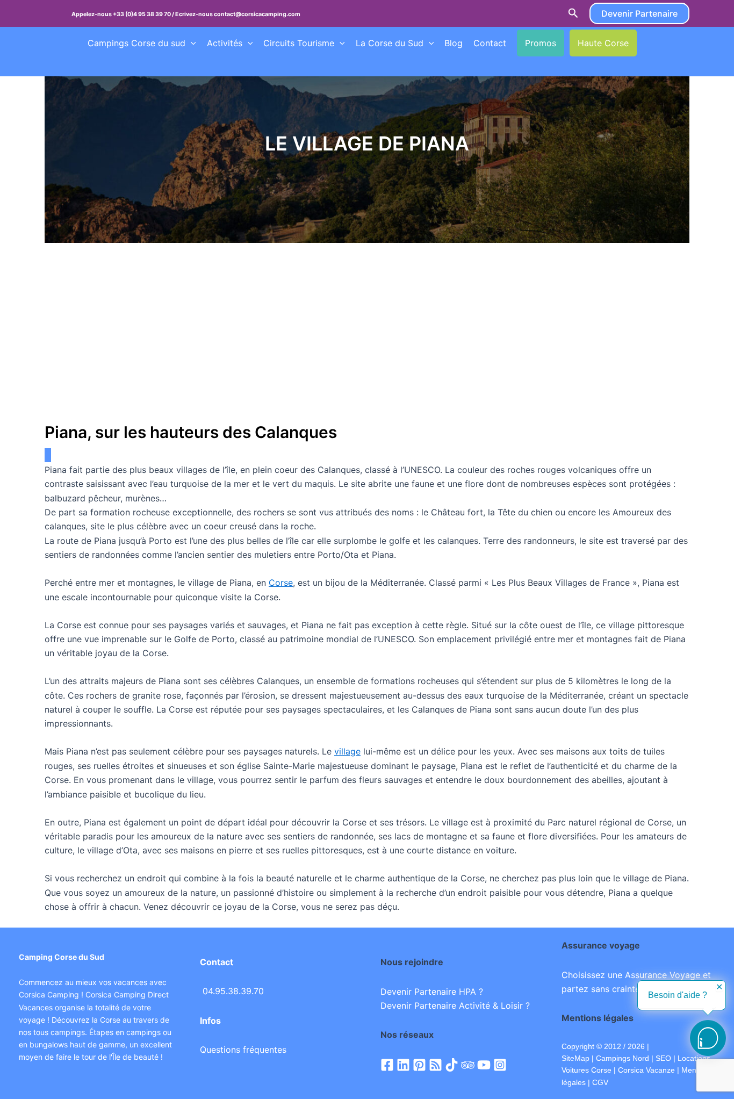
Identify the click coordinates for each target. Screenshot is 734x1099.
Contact (489, 43)
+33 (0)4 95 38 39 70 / (144, 14)
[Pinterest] (419, 1065)
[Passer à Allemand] (92, 65)
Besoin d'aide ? (677, 995)
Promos (540, 43)
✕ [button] (719, 987)
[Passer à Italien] (113, 65)
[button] (573, 13)
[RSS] (435, 1065)
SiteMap (575, 1058)
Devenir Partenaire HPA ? (431, 991)
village (347, 751)
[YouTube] (484, 1065)
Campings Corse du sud (136, 43)
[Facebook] (387, 1065)
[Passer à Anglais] (667, 43)
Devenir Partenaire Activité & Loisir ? (455, 1005)
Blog (453, 43)
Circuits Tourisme (298, 43)
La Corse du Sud (389, 43)
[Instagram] (500, 1065)
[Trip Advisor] (467, 1065)
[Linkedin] (403, 1065)
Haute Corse (603, 43)
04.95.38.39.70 (233, 991)
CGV (600, 1082)
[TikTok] (451, 1065)
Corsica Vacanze (646, 1070)
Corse (281, 582)
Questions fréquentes (243, 1049)
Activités (224, 43)
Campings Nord (622, 1058)
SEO (662, 1058)
